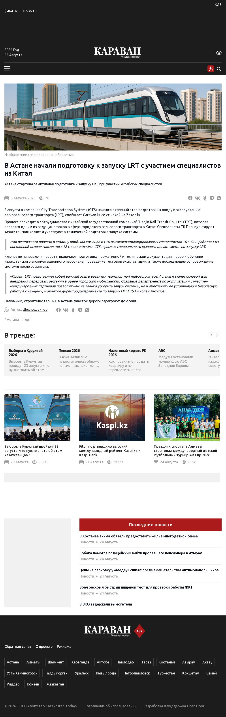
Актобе (103, 662)
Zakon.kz (133, 215)
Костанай (167, 662)
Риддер (13, 684)
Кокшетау (190, 673)
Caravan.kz (91, 215)
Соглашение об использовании (110, 706)
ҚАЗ (218, 5)
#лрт (26, 319)
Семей (211, 673)
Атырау (188, 662)
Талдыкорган (56, 673)
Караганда (80, 662)
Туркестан (166, 673)
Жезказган (55, 684)
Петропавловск (137, 673)
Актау (207, 662)
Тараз (146, 662)
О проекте (44, 646)
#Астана (11, 319)
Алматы (33, 662)
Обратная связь (17, 646)
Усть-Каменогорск (22, 673)
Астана (13, 662)
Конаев (33, 684)
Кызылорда (106, 673)
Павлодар (125, 662)
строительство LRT (40, 301)
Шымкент (56, 662)
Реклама (64, 646)
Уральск (82, 673)
